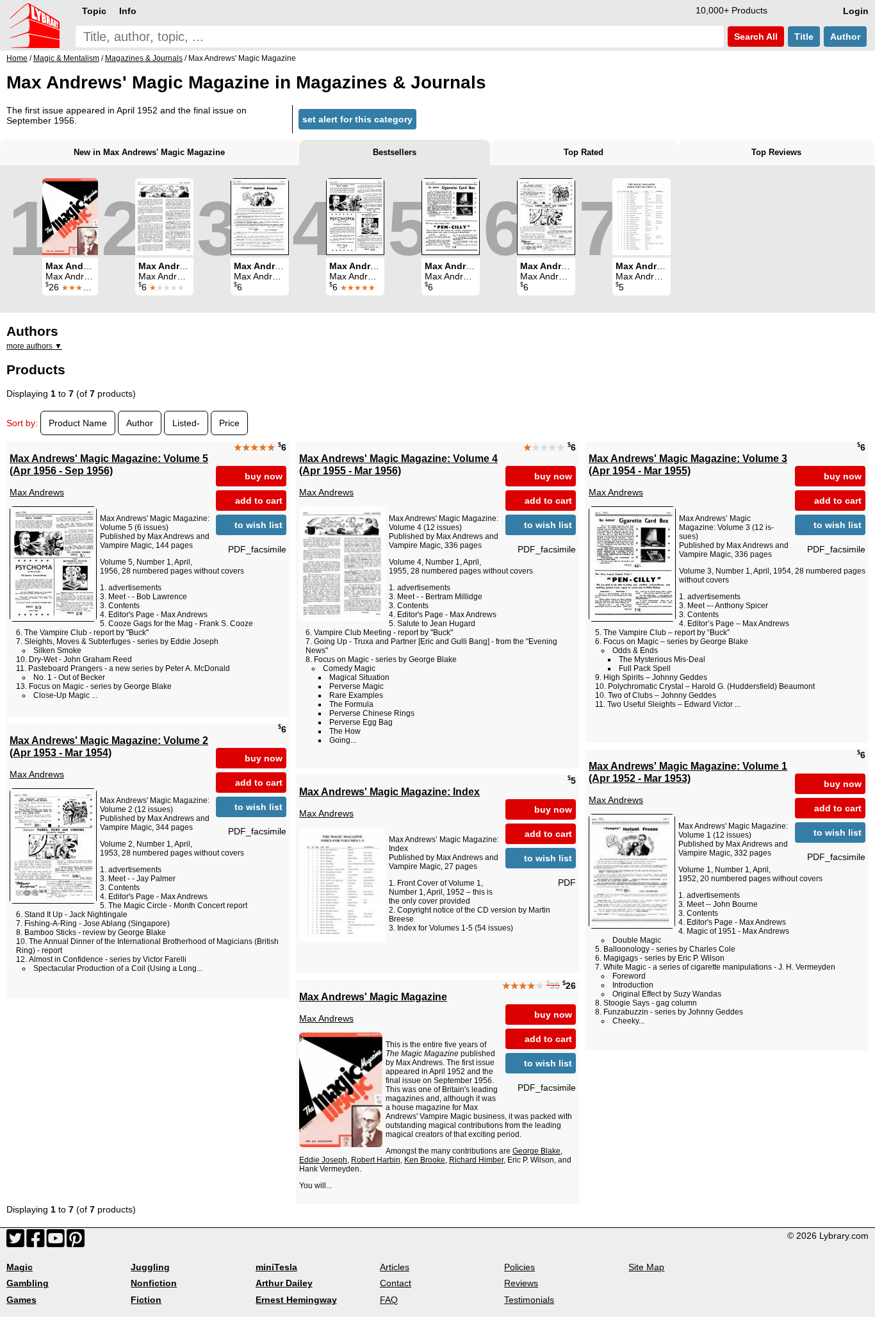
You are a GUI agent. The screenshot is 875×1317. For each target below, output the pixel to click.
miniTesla (276, 1267)
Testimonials (529, 1300)
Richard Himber (476, 1159)
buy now (263, 476)
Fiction (146, 1300)
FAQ (389, 1300)
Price (229, 423)
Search (755, 36)
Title (804, 36)
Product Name (78, 423)
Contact (395, 1283)
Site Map (646, 1267)
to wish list (258, 525)
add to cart (258, 500)
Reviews (521, 1283)
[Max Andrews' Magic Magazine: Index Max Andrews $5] (641, 216)
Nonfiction (154, 1283)
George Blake (536, 1151)
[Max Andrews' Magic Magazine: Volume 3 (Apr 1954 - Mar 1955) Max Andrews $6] (450, 216)
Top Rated (583, 152)
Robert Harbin (375, 1159)
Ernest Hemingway (296, 1300)
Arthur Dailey (284, 1283)
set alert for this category (357, 119)
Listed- (186, 423)
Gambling (27, 1283)
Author (845, 36)
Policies (519, 1267)
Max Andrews (37, 492)
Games (21, 1300)
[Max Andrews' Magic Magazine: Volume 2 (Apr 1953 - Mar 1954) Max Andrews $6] (546, 216)
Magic (19, 1267)
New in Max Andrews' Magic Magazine (149, 152)
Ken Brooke (424, 1159)
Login (856, 11)
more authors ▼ (34, 346)
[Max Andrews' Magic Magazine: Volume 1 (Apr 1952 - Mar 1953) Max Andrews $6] (260, 216)
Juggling (150, 1267)
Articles (394, 1267)
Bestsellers (394, 152)
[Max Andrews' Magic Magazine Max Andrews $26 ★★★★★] (70, 216)
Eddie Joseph (323, 1159)
